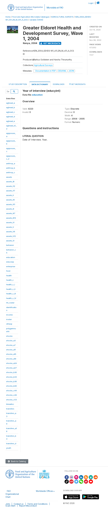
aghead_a (10, 103)
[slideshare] (91, 477)
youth (8, 448)
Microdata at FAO (55, 7)
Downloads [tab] (58, 84)
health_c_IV (11, 298)
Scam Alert (10, 506)
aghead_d (10, 116)
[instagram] (76, 477)
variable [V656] (36, 20)
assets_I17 (10, 191)
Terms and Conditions (37, 504)
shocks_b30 (11, 372)
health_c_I (10, 284)
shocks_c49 (11, 395)
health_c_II (10, 289)
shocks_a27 (11, 368)
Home (8, 17)
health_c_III (11, 293)
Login (90, 3)
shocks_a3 (11, 340)
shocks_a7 (11, 345)
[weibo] (86, 481)
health (9, 275)
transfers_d (11, 443)
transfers (10, 409)
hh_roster (10, 303)
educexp (10, 262)
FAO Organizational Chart (12, 494)
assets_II (10, 195)
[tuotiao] (71, 481)
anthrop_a (10, 163)
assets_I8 (10, 181)
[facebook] (67, 477)
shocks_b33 (11, 377)
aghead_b (10, 107)
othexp (9, 324)
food (8, 271)
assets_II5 (10, 200)
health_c (10, 280)
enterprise (10, 266)
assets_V (10, 227)
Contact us (18, 504)
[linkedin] (81, 477)
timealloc (10, 404)
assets (9, 177)
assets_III (10, 209)
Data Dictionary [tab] (40, 84)
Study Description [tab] (18, 84)
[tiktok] (67, 481)
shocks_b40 (11, 386)
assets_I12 (10, 186)
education (10, 257)
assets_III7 (10, 213)
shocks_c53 (11, 400)
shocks (9, 336)
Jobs (7, 504)
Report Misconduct (28, 506)
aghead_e (10, 121)
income (9, 315)
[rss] (86, 477)
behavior (10, 245)
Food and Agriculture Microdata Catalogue (30, 17)
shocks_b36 (11, 381)
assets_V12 (11, 236)
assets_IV (10, 222)
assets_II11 (10, 204)
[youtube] (91, 481)
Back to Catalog (18, 461)
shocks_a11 (11, 349)
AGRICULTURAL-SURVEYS (62, 17)
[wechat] (81, 481)
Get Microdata (51, 43)
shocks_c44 (11, 390)
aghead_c (10, 112)
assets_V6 (10, 231)
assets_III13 (11, 218)
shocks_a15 (11, 354)
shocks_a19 (11, 359)
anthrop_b (10, 168)
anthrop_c (10, 172)
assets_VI (10, 241)
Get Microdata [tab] (78, 84)
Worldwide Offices (44, 491)
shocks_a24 (11, 363)
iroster (9, 319)
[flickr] (71, 477)
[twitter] (76, 481)
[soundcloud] (96, 477)
